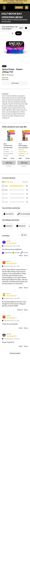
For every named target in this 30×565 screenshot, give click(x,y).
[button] (19, 7)
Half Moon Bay (17, 19)
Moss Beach (7, 21)
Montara (24, 19)
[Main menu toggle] (26, 7)
